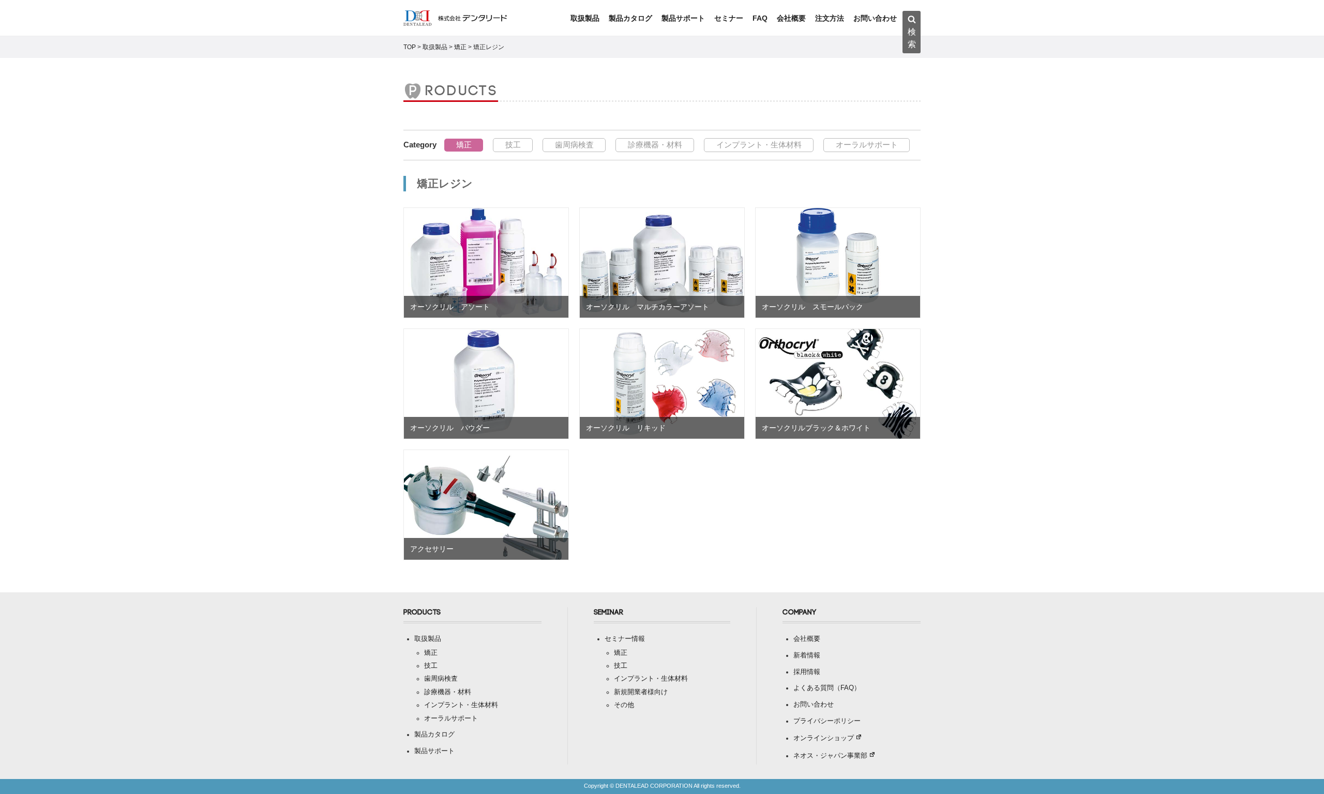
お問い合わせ (875, 18)
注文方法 (829, 18)
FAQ (760, 18)
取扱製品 (584, 18)
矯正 (464, 144)
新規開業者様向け (641, 692)
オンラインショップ (823, 738)
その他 (624, 705)
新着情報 (806, 655)
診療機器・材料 (655, 144)
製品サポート (683, 18)
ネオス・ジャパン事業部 (830, 755)
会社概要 (791, 18)
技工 (513, 144)
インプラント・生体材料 (759, 144)
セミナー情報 (625, 638)
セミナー (728, 18)
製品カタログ (630, 18)
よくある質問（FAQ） (827, 688)
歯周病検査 (574, 144)
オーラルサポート (867, 144)
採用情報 (806, 672)
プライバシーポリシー (827, 721)
